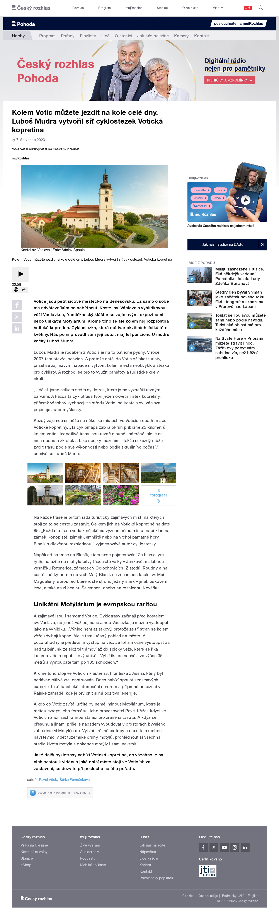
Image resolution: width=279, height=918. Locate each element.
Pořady (68, 35)
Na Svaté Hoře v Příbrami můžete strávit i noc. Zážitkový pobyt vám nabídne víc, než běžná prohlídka (239, 348)
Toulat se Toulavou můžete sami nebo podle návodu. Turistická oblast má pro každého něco (240, 322)
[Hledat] (261, 8)
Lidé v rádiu (149, 858)
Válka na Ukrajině (34, 845)
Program (104, 8)
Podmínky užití (232, 896)
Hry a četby (199, 190)
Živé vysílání (200, 205)
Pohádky (198, 198)
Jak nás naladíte (153, 35)
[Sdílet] (24, 290)
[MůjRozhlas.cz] (20, 159)
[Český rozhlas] (31, 8)
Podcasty (87, 858)
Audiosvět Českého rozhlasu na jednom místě (220, 226)
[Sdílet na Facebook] (17, 305)
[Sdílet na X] (17, 317)
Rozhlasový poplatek (156, 878)
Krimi (219, 190)
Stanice (162, 8)
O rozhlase (190, 8)
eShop (26, 865)
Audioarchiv (89, 852)
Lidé (105, 35)
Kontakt (201, 35)
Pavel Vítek (48, 780)
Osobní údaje (208, 896)
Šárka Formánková (75, 780)
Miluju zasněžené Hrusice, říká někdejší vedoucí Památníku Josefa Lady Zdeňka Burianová (239, 276)
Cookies (188, 896)
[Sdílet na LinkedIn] (17, 328)
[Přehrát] (20, 274)
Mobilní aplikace (93, 865)
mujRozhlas (134, 8)
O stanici (123, 35)
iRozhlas (78, 8)
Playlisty (88, 35)
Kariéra (145, 865)
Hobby (18, 35)
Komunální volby (34, 852)
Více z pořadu (202, 263)
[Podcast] (16, 290)
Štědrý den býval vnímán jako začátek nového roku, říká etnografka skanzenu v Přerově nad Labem (240, 299)
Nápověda (148, 852)
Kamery (181, 35)
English (253, 896)
